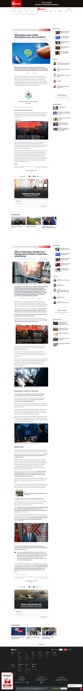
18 (38, 607)
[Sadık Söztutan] (55, 297)
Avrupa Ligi (26, 658)
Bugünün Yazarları (13, 665)
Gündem (12, 652)
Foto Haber (19, 670)
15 (35, 607)
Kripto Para (19, 658)
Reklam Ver (26, 672)
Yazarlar (12, 664)
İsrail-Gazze (33, 658)
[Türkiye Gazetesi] (41, 9)
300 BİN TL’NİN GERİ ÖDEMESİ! (64, 343)
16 (36, 607)
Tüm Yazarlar (13, 666)
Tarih (46, 657)
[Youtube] (21, 682)
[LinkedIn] (33, 176)
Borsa (19, 653)
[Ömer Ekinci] (55, 86)
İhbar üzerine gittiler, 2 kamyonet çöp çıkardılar (64, 339)
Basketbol (26, 659)
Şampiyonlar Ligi (27, 657)
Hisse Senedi (20, 657)
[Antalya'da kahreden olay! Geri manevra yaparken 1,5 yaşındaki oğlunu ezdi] (58, 37)
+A (35, 73)
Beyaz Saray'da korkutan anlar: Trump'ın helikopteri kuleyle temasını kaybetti (64, 129)
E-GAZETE (60, 649)
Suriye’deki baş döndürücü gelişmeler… (63, 280)
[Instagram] (23, 682)
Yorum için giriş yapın (43, 206)
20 (40, 607)
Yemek (40, 656)
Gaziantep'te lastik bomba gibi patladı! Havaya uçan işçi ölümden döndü (64, 113)
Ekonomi (19, 652)
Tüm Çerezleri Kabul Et (56, 688)
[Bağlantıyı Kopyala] (42, 40)
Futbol (26, 653)
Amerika (33, 656)
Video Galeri (20, 671)
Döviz (19, 656)
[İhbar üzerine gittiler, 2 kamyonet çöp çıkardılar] (55, 340)
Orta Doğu (33, 653)
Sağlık (40, 653)
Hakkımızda (26, 665)
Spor (25, 652)
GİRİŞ (70, 649)
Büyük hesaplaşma (60, 285)
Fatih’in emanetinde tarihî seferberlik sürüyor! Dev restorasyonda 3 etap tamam (63, 323)
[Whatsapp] (40, 40)
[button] (46, 188)
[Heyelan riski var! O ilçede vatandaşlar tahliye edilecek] (55, 330)
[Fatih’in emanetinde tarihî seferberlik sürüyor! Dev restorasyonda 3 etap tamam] (55, 324)
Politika (12, 653)
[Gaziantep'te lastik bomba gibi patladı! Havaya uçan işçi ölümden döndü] (55, 114)
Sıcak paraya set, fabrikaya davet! (62, 302)
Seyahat (40, 657)
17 (37, 607)
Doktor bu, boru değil (60, 297)
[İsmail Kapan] (55, 280)
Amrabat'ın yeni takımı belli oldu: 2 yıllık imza (64, 119)
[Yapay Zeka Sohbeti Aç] (81, 689)
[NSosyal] (35, 176)
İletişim (26, 666)
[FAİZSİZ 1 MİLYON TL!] (55, 109)
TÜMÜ (41, 197)
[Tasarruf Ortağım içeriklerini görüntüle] (20, 11)
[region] (42, 688)
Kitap (46, 656)
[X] (29, 176)
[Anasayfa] (14, 649)
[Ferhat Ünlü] (55, 69)
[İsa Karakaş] (55, 290)
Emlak (19, 659)
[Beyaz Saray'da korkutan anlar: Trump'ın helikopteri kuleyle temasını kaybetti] (55, 130)
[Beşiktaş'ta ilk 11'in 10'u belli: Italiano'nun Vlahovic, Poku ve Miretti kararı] (58, 42)
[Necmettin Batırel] (55, 302)
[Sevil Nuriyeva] (55, 285)
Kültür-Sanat (48, 652)
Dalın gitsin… (59, 81)
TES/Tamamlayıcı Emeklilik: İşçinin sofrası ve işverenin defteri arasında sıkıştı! (63, 291)
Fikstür (26, 656)
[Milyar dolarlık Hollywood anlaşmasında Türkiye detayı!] (55, 125)
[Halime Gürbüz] (55, 81)
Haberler (19, 669)
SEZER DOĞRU (18, 574)
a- (33, 73)
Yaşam (40, 652)
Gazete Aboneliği (27, 669)
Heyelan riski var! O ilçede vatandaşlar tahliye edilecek (63, 329)
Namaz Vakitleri (55, 653)
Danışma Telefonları (28, 670)
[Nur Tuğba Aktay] (55, 63)
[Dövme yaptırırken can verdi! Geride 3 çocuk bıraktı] (58, 264)
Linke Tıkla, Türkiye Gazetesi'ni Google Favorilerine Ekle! (25, 29)
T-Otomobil (19, 660)
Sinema (47, 653)
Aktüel (40, 658)
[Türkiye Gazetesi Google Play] (35, 669)
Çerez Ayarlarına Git (64, 688)
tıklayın (62, 313)
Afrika (33, 657)
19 (39, 607)
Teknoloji (16, 32)
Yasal (26, 671)
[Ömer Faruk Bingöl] (55, 75)
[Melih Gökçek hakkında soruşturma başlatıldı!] (58, 53)
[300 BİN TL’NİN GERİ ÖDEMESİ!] (55, 345)
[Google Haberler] (40, 176)
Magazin (19, 665)
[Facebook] (16, 167)
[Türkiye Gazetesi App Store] (35, 666)
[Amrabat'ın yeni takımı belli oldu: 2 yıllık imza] (55, 120)
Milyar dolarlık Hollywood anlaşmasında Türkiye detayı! (63, 124)
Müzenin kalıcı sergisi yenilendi (64, 333)
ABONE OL (65, 649)
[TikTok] (25, 682)
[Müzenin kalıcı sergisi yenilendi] (55, 335)
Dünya (33, 652)
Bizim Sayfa (54, 652)
